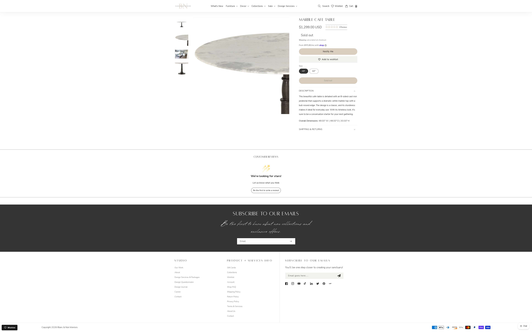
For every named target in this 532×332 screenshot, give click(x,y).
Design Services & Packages (187, 277)
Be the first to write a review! (266, 190)
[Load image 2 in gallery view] (181, 39)
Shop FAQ (231, 287)
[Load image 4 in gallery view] (181, 69)
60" (314, 71)
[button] (231, 6)
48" (303, 71)
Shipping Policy (233, 291)
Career (178, 291)
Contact (178, 296)
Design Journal (181, 287)
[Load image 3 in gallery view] (181, 54)
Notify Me (328, 51)
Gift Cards (231, 267)
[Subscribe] (291, 241)
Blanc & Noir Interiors (67, 327)
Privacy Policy (233, 301)
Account (230, 282)
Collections (232, 272)
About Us (231, 311)
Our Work (179, 267)
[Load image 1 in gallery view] (181, 24)
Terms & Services (234, 306)
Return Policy (233, 296)
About (177, 272)
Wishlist (230, 277)
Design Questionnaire (184, 282)
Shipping (302, 40)
